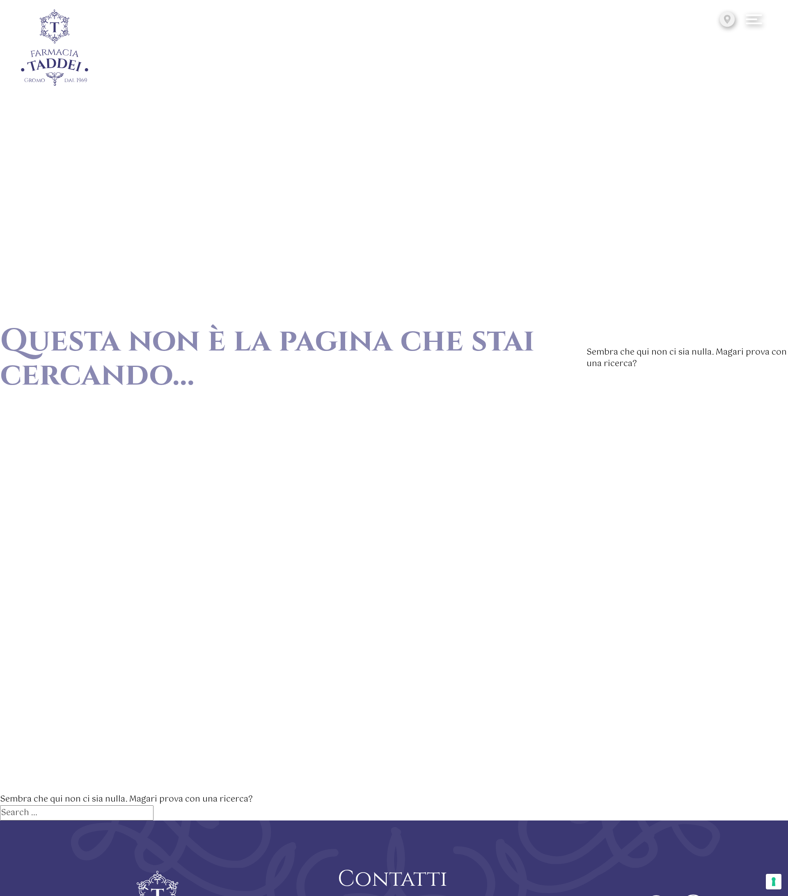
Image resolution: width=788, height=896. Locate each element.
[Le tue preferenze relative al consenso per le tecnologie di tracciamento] (773, 881)
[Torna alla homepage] (54, 48)
